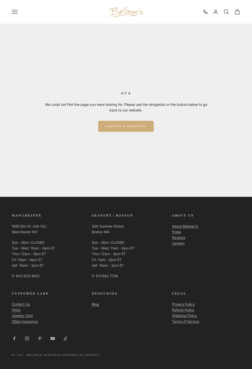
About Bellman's (185, 226)
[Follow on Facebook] (14, 338)
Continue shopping (126, 126)
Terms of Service (185, 321)
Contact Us (21, 304)
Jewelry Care (22, 315)
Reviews (178, 237)
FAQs (16, 310)
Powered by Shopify (80, 354)
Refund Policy (183, 310)
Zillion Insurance (25, 321)
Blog (95, 304)
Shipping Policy (184, 315)
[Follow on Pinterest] (39, 338)
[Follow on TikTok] (65, 338)
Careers (178, 243)
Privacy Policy (183, 304)
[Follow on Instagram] (27, 338)
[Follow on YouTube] (52, 338)
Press (176, 232)
